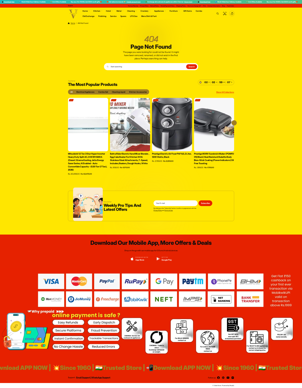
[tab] (71, 92)
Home (73, 23)
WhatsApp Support (100, 377)
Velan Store (217, 385)
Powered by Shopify (228, 385)
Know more (158, 2)
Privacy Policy (158, 210)
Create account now (103, 2)
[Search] (107, 66)
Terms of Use (168, 210)
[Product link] (88, 136)
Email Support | (83, 377)
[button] (217, 13)
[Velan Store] (73, 13)
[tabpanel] (151, 137)
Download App (174, 2)
